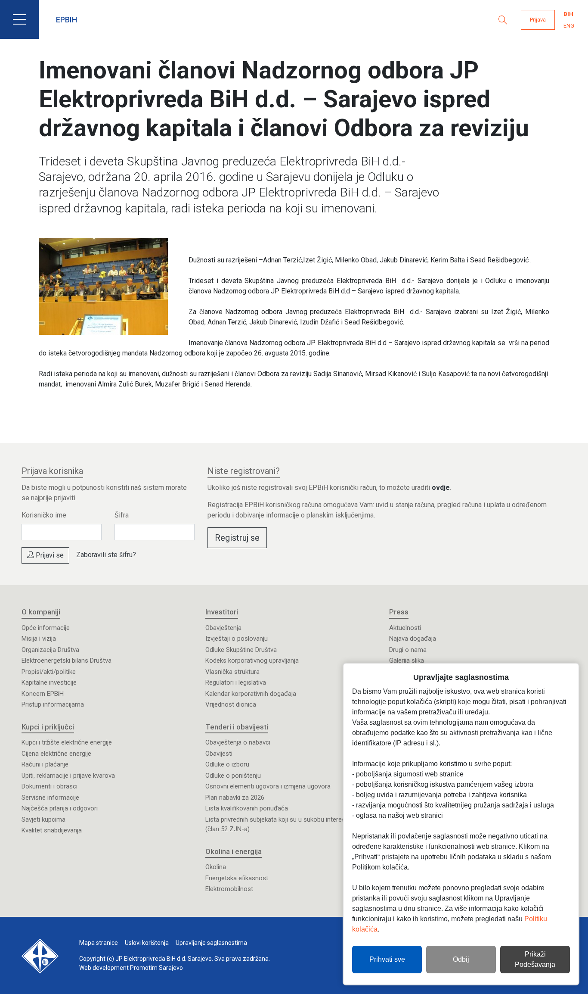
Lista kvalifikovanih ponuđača (246, 808)
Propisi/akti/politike (49, 672)
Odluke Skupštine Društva (241, 650)
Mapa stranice (98, 942)
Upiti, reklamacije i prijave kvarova (68, 775)
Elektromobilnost (229, 889)
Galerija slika (406, 660)
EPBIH (66, 19)
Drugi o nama (408, 650)
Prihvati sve (387, 959)
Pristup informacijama (53, 704)
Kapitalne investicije (49, 682)
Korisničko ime (44, 515)
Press (399, 612)
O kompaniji (41, 612)
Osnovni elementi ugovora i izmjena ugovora (268, 786)
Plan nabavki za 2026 (234, 797)
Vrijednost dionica (230, 704)
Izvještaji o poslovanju (236, 638)
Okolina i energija (233, 851)
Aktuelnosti (405, 628)
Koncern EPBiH (43, 694)
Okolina (215, 867)
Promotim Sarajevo (156, 967)
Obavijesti (218, 753)
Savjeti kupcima (43, 819)
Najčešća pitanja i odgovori (60, 808)
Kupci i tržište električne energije (67, 742)
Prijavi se (49, 555)
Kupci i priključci (48, 727)
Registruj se (237, 538)
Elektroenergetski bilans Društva (66, 660)
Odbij (461, 959)
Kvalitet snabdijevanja (52, 830)
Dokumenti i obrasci (49, 786)
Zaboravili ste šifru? (106, 555)
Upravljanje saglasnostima (211, 942)
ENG (568, 25)
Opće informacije (46, 628)
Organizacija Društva (50, 650)
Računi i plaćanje (45, 764)
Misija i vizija (39, 638)
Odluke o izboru (227, 764)
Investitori (221, 612)
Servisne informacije (50, 797)
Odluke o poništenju (233, 775)
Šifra (122, 515)
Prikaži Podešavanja (535, 959)
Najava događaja (412, 638)
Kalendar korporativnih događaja (250, 694)
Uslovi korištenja (147, 942)
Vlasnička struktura (232, 672)
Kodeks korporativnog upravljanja (252, 660)
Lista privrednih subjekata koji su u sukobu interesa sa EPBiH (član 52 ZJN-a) (290, 824)
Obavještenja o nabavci (237, 742)
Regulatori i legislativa (235, 682)
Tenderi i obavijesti (236, 727)
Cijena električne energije (56, 753)
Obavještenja (223, 628)
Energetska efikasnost (236, 878)
